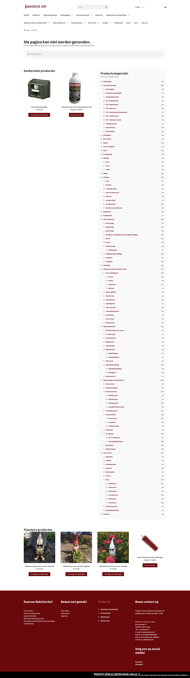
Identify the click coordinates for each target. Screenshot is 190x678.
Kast (107, 162)
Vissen (108, 476)
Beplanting (110, 227)
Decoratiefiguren (112, 273)
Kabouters (36, 15)
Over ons (145, 23)
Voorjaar (106, 514)
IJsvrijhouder (110, 334)
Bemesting (110, 223)
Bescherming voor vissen (115, 330)
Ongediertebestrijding (114, 254)
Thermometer (111, 338)
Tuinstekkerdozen (112, 311)
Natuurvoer (112, 491)
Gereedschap (110, 246)
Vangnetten (110, 342)
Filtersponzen (113, 403)
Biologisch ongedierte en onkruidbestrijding (122, 235)
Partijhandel (118, 23)
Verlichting (110, 315)
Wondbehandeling (112, 510)
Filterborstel (113, 395)
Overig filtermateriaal (116, 407)
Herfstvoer (112, 487)
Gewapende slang (112, 97)
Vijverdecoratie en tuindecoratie (35, 23)
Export (105, 143)
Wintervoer (112, 499)
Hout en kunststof (112, 192)
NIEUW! (26, 15)
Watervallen (110, 323)
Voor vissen (92, 23)
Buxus (128, 23)
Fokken (108, 460)
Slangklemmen (111, 124)
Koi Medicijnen (111, 464)
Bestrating (110, 231)
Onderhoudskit (113, 426)
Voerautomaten (111, 506)
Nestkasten (110, 296)
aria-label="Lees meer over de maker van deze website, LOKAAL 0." (164, 675)
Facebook (138, 662)
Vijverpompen (111, 449)
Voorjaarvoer (113, 495)
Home (28, 30)
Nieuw (105, 173)
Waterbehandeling (112, 365)
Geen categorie (108, 147)
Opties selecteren (76, 115)
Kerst (136, 23)
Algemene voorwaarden (109, 609)
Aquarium (109, 457)
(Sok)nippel (110, 89)
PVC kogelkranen (112, 104)
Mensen (111, 288)
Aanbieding (107, 81)
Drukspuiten (112, 250)
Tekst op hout (111, 307)
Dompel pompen (112, 388)
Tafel (108, 170)
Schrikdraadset (113, 357)
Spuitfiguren (110, 303)
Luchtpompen (111, 414)
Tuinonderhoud (76, 23)
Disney (110, 281)
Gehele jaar (112, 483)
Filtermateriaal (111, 392)
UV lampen (110, 434)
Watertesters (110, 376)
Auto (107, 181)
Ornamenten (110, 300)
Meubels (106, 158)
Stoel (108, 166)
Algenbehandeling (50, 15)
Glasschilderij (111, 292)
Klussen (109, 196)
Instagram (139, 664)
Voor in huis (110, 319)
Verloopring (110, 131)
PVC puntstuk (111, 108)
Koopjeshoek (110, 204)
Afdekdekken (113, 353)
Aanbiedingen (65, 15)
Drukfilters (107, 135)
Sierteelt (109, 258)
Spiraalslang (110, 127)
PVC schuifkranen (112, 116)
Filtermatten (113, 399)
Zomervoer (112, 503)
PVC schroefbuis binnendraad (116, 112)
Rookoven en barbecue (114, 208)
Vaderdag (106, 265)
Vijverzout (109, 361)
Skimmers (109, 430)
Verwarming (110, 346)
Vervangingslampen (115, 441)
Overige (105, 23)
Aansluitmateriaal (82, 15)
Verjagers (109, 261)
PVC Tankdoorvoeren (113, 120)
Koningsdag (107, 154)
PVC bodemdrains (112, 101)
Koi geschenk (110, 200)
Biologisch (112, 372)
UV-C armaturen (114, 437)
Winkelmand (105, 617)
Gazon (108, 242)
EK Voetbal (107, 139)
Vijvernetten (110, 349)
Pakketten (99, 15)
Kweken (109, 468)
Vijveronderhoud (59, 23)
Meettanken (110, 472)
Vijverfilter (110, 445)
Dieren (110, 277)
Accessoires (110, 384)
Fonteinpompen (111, 411)
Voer (107, 480)
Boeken (108, 185)
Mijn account (105, 621)
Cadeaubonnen (111, 189)
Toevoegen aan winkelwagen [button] (39, 115)
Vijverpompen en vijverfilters (116, 15)
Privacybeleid (105, 613)
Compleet (112, 422)
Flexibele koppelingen (114, 93)
